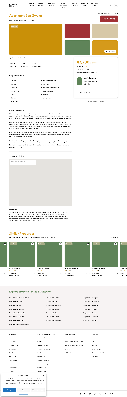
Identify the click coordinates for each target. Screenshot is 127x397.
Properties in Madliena (90, 305)
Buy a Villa (11, 371)
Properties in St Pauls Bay (43, 349)
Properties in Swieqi (52, 317)
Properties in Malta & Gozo (99, 352)
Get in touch (95, 356)
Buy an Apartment (13, 349)
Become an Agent (96, 349)
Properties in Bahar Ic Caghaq (19, 298)
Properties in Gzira (52, 301)
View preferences (37, 390)
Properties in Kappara (53, 305)
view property (22, 265)
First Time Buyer (69, 352)
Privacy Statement (23, 394)
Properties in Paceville (90, 309)
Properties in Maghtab (16, 309)
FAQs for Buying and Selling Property (74, 341)
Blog (93, 341)
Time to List (68, 338)
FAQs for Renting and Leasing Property (74, 345)
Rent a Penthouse (13, 360)
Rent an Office (13, 367)
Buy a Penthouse (13, 345)
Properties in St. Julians (43, 360)
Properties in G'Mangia (16, 301)
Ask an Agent (68, 349)
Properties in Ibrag (15, 305)
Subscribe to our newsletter (99, 338)
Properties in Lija (41, 341)
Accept (9, 390)
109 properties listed (90, 81)
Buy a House (12, 341)
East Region (44, 291)
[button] (44, 375)
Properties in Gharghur (90, 298)
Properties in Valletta (90, 320)
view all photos (110, 51)
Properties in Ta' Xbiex (16, 320)
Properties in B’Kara (42, 338)
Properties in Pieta (52, 313)
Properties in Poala (41, 371)
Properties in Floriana (53, 298)
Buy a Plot (11, 352)
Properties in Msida (52, 309)
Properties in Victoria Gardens (19, 324)
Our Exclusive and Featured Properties (19, 338)
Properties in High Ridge (91, 301)
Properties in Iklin (41, 367)
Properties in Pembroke (17, 313)
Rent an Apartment (14, 364)
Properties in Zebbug (42, 364)
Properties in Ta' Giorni (90, 317)
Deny (23, 390)
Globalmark (115, 393)
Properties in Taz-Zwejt (53, 320)
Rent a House (12, 356)
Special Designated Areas (63, 5)
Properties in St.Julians (16, 317)
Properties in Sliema (89, 313)
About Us (94, 345)
